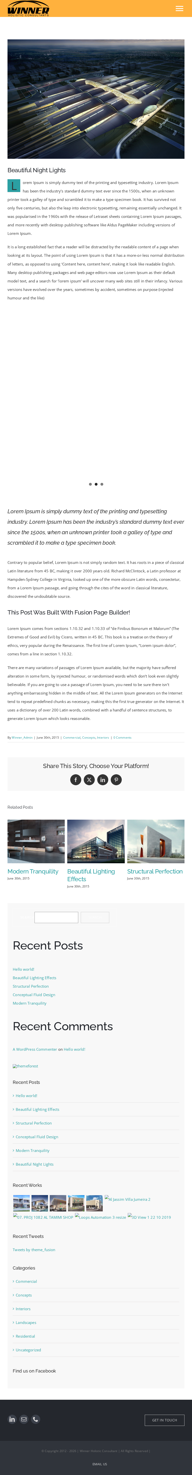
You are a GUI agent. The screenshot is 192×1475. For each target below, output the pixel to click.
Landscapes (26, 1322)
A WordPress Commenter (35, 1049)
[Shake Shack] (58, 1203)
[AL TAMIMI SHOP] (43, 1217)
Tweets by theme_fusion (34, 1249)
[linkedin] (12, 1419)
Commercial (72, 737)
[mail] (23, 1419)
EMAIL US (99, 1464)
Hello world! (23, 969)
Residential (25, 1336)
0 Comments (123, 737)
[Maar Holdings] (39, 1203)
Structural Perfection (155, 871)
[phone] (35, 1419)
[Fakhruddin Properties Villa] (21, 1203)
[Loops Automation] (100, 1217)
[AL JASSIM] (127, 1199)
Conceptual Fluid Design (34, 994)
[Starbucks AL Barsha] (94, 1203)
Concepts (89, 737)
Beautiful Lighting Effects (34, 977)
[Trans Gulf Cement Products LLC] (150, 1217)
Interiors (103, 737)
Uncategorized (28, 1349)
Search (27, 917)
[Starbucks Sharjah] (76, 1203)
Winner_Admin (22, 737)
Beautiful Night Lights (35, 1164)
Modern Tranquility (33, 871)
